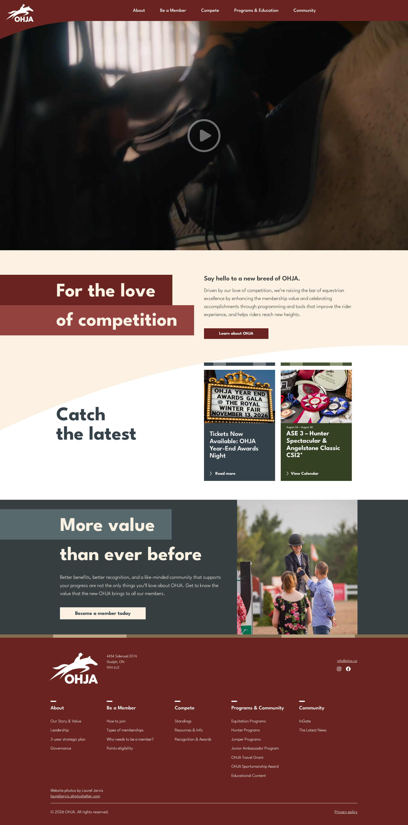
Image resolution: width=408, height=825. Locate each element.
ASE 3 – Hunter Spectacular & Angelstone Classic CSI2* (313, 444)
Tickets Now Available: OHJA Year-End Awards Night (234, 445)
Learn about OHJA (236, 334)
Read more (228, 476)
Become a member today (103, 613)
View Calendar (305, 474)
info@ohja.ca (347, 661)
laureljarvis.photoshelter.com (75, 796)
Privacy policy (346, 812)
